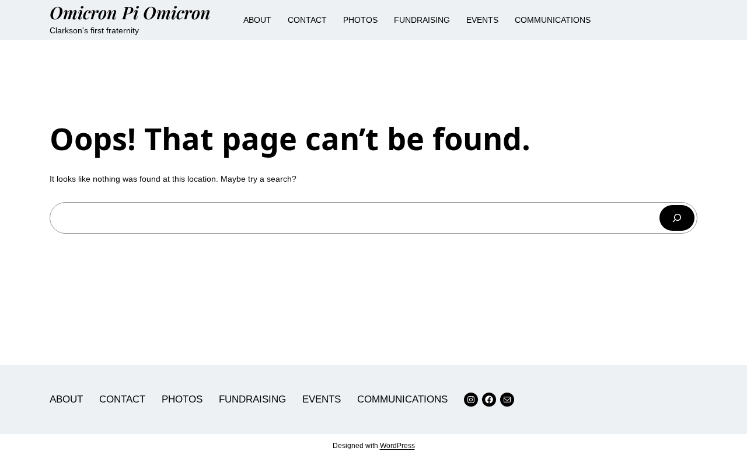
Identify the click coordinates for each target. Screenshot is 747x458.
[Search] (676, 218)
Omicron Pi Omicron (130, 12)
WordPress (397, 445)
